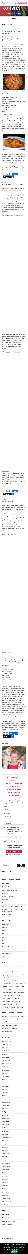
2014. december (6, 1163)
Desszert (4, 927)
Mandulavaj (5, 899)
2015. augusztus (6, 1140)
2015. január (5, 1160)
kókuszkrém (6, 981)
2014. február (5, 1192)
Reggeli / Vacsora (6, 953)
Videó (3, 956)
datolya (12, 972)
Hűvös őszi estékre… (9, 501)
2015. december (6, 1128)
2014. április (5, 1185)
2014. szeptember (7, 1173)
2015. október (5, 1134)
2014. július (5, 1176)
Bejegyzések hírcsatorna (8, 1218)
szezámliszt (17, 998)
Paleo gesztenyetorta (7, 903)
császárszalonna (7, 969)
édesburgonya (20, 1007)
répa (12, 995)
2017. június (5, 1112)
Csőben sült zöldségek (8, 896)
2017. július (5, 1108)
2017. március (6, 1118)
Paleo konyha (11, 6)
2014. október (5, 1169)
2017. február (5, 1121)
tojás (4, 1004)
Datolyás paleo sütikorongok (9, 887)
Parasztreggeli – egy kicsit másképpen (11, 32)
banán (15, 966)
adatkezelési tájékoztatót (15, 845)
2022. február (5, 1051)
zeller (13, 1007)
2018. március (6, 1096)
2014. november (6, 1166)
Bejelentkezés (5, 1214)
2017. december (6, 1102)
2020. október (5, 1067)
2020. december (6, 1060)
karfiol (16, 978)
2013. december (6, 1198)
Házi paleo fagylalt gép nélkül (9, 890)
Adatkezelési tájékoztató (8, 1238)
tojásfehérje (10, 1004)
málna (9, 989)
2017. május (5, 1115)
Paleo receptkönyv (14, 2)
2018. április (5, 1092)
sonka (4, 998)
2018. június (5, 1089)
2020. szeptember (7, 1070)
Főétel (3, 934)
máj (23, 986)
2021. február (5, 1057)
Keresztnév (7, 819)
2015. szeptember (7, 1137)
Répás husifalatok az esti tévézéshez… (15, 1016)
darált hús (5, 972)
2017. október (5, 1105)
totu (16, 1004)
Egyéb (4, 930)
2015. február (5, 1157)
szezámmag (6, 1001)
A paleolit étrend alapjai (11, 1025)
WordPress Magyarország (9, 1224)
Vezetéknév (7, 813)
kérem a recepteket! (14, 851)
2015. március (6, 1153)
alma (4, 966)
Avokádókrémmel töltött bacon (12, 184)
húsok (21, 975)
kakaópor (10, 978)
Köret (3, 940)
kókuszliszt (14, 981)
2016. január (5, 1124)
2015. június (5, 1147)
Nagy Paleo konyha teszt (9, 992)
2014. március (6, 1189)
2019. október (5, 1076)
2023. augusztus (6, 1044)
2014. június (5, 1179)
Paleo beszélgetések (7, 950)
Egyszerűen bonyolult (7, 914)
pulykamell (6, 995)
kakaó (4, 978)
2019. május (5, 1083)
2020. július (5, 1073)
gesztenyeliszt (14, 975)
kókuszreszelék (7, 983)
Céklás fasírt (5, 893)
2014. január (5, 1195)
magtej (5, 986)
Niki (3, 1016)
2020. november (6, 1063)
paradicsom (21, 992)
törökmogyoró (6, 1007)
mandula (11, 986)
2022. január (5, 1054)
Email (5, 806)
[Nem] (26, 1248)
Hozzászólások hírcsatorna (9, 1221)
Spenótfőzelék (9, 1031)
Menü (14, 18)
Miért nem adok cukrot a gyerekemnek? (12, 906)
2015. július (5, 1144)
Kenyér (4, 937)
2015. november (6, 1131)
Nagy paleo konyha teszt (8, 946)
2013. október (5, 1205)
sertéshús (17, 995)
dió (16, 972)
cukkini (16, 969)
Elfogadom (14, 1251)
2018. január (5, 1099)
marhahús (17, 986)
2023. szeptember (7, 1041)
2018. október (5, 1086)
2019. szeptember (7, 1080)
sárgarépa (14, 1001)
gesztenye (5, 975)
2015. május (5, 1150)
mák (4, 989)
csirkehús (21, 966)
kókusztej (15, 983)
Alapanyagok (5, 924)
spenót (10, 998)
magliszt (22, 983)
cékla (21, 969)
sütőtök (20, 1001)
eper (20, 972)
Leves (3, 943)
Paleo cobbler (5, 883)
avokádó (10, 966)
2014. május (5, 1182)
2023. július (5, 1047)
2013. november (6, 1201)
